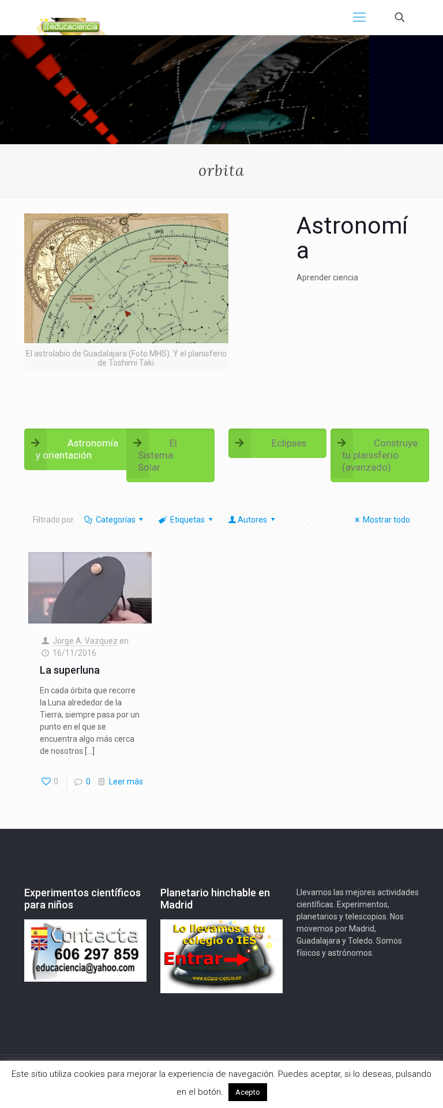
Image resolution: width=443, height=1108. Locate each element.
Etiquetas (187, 519)
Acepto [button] (247, 1092)
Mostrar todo (386, 519)
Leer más (126, 781)
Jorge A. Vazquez (85, 640)
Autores (252, 519)
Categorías (116, 519)
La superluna (70, 670)
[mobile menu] (359, 17)
